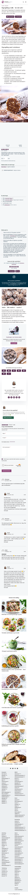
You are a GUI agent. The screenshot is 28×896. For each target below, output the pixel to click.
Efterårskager (18, 842)
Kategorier (4, 772)
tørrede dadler (9, 200)
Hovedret (17, 804)
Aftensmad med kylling (20, 775)
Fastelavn (4, 836)
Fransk (17, 872)
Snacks (17, 787)
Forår (16, 845)
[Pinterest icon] (17, 397)
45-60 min (4, 874)
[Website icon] (11, 397)
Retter (16, 798)
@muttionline (13, 283)
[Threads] (24, 371)
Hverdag (4, 845)
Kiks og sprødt (5, 793)
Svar (25, 480)
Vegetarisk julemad (6, 862)
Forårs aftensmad (19, 846)
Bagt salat (4, 773)
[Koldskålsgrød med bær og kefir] (14, 718)
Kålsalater (4, 798)
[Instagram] (12, 768)
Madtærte (4, 802)
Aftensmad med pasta (20, 776)
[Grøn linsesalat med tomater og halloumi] (14, 699)
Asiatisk (17, 869)
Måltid (16, 772)
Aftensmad (18, 773)
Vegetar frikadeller (19, 824)
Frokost (17, 779)
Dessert (17, 799)
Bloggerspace (15, 893)
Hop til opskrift (11, 16)
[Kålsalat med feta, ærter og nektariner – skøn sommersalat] (14, 661)
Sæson (16, 833)
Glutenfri (17, 821)
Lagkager (4, 799)
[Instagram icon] (14, 397)
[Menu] (25, 2)
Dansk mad (18, 871)
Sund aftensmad (19, 789)
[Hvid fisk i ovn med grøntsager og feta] (14, 606)
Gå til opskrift (13, 343)
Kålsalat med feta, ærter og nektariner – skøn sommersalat (14, 670)
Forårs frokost (18, 851)
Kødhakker (3, 166)
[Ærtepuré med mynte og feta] (14, 643)
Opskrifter (6, 5)
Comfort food (5, 781)
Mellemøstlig (18, 880)
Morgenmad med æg (19, 786)
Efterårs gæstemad (19, 840)
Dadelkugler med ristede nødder (14, 337)
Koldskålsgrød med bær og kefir (10, 726)
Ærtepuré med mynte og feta (9, 651)
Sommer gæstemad (19, 863)
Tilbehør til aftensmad (20, 815)
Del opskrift (19, 16)
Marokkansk (18, 878)
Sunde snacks (18, 790)
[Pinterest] (14, 371)
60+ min (4, 875)
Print (18, 271)
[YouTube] (17, 768)
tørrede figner (9, 198)
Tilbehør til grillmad (19, 816)
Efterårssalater (18, 843)
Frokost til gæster (6, 837)
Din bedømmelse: (6, 441)
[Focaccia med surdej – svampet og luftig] (14, 756)
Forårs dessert (18, 848)
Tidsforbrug (4, 868)
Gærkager (4, 789)
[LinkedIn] (19, 371)
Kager (4, 790)
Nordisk (17, 883)
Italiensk (17, 877)
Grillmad (4, 840)
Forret (17, 802)
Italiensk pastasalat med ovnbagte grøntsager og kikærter (13, 744)
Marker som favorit (8, 417)
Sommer (17, 856)
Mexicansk (18, 882)
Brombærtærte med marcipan (10, 689)
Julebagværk (5, 848)
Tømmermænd (5, 860)
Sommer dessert (19, 859)
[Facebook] (4, 371)
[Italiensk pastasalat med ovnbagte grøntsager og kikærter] (14, 736)
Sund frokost (18, 792)
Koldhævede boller (6, 795)
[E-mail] (4, 374)
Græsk (17, 874)
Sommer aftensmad (19, 857)
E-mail (4, 437)
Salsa (16, 808)
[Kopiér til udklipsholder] (9, 374)
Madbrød (4, 801)
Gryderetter (5, 787)
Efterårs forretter (18, 839)
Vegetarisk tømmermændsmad (6, 864)
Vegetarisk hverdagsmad (20, 830)
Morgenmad (18, 784)
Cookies (4, 783)
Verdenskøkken (18, 866)
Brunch (17, 778)
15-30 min (5, 871)
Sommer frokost (19, 862)
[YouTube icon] (19, 397)
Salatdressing (18, 807)
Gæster (4, 843)
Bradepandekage (6, 778)
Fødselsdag (5, 839)
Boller (4, 776)
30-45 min (4, 872)
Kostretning (17, 819)
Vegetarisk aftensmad (20, 827)
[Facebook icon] (9, 397)
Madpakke (17, 783)
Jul (3, 846)
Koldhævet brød (5, 796)
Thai (16, 885)
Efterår (17, 834)
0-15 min (4, 869)
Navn (4, 433)
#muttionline (20, 283)
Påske (4, 856)
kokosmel (7, 205)
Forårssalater (18, 854)
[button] (2, 149)
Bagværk (4, 775)
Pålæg (17, 805)
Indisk (17, 875)
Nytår (3, 854)
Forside (3, 5)
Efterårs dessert (18, 837)
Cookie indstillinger (18, 889)
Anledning (4, 833)
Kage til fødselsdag (6, 792)
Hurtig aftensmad (19, 781)
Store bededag (5, 857)
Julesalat (4, 851)
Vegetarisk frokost (19, 793)
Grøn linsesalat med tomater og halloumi (12, 707)
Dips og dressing (19, 801)
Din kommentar (6, 447)
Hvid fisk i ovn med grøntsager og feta (12, 614)
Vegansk (17, 822)
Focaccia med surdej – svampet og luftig (12, 764)
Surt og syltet (18, 812)
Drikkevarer (4, 786)
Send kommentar (6, 470)
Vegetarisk (18, 825)
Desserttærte (5, 784)
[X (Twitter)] (9, 371)
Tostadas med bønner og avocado (10, 633)
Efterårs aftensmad (19, 836)
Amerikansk (18, 868)
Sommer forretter (19, 860)
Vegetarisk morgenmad (20, 795)
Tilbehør (17, 813)
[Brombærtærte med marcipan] (14, 681)
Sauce (16, 810)
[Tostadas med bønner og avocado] (14, 625)
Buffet (4, 834)
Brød (3, 779)
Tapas (4, 859)
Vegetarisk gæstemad (20, 828)
